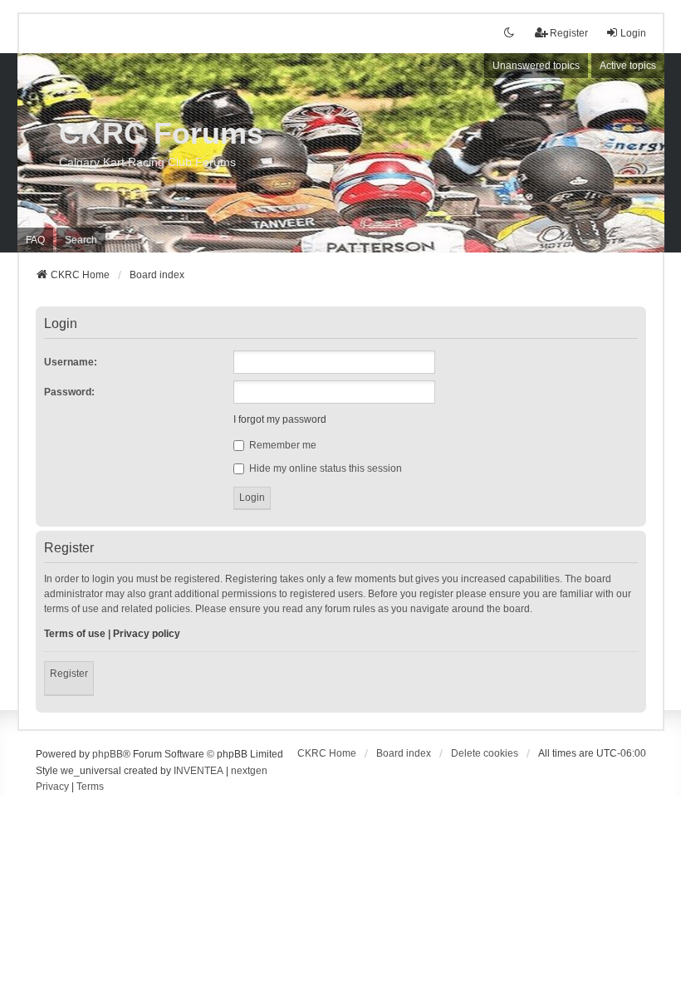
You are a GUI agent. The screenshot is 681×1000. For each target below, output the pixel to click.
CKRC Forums (161, 133)
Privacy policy (146, 634)
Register (69, 673)
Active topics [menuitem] (628, 65)
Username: (70, 362)
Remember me (281, 445)
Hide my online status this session (324, 468)
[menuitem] (52, 787)
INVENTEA (198, 771)
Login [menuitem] (633, 33)
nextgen (249, 771)
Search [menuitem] (81, 240)
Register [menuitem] (569, 33)
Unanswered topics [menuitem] (536, 65)
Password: (69, 392)
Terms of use (74, 634)
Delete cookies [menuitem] (484, 753)
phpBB (107, 754)
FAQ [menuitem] (35, 240)
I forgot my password (279, 419)
